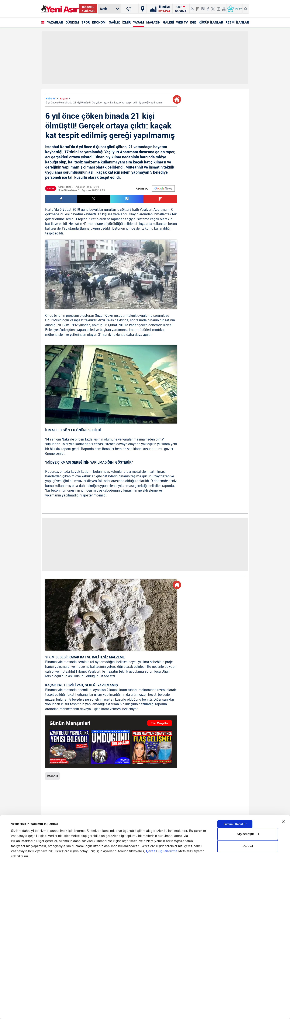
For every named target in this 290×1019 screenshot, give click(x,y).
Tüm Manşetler (159, 723)
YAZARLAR (55, 22)
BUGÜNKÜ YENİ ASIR (88, 8)
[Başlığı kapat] (283, 821)
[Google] (163, 188)
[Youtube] (223, 7)
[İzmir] (129, 8)
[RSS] (192, 7)
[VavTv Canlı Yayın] (234, 9)
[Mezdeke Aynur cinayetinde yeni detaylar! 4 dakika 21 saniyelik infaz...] (152, 747)
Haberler (50, 98)
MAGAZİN (153, 22)
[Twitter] (213, 7)
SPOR (85, 22)
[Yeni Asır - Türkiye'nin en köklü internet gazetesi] (60, 9)
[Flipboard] (197, 7)
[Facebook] (208, 7)
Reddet (247, 846)
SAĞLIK (114, 22)
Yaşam (64, 98)
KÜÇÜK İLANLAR (211, 22)
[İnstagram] (218, 7)
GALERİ (168, 22)
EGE (193, 22)
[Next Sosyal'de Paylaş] (203, 7)
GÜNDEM (72, 22)
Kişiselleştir (245, 834)
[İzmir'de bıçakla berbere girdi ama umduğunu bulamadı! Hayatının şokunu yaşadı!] (111, 747)
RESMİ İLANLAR (237, 22)
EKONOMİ (99, 22)
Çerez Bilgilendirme (162, 851)
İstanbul (52, 776)
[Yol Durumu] (142, 9)
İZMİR (126, 22)
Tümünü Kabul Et (234, 823)
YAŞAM (138, 22)
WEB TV (182, 22)
